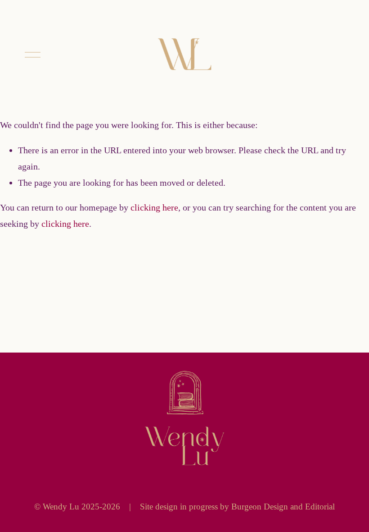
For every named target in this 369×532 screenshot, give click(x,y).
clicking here (154, 207)
